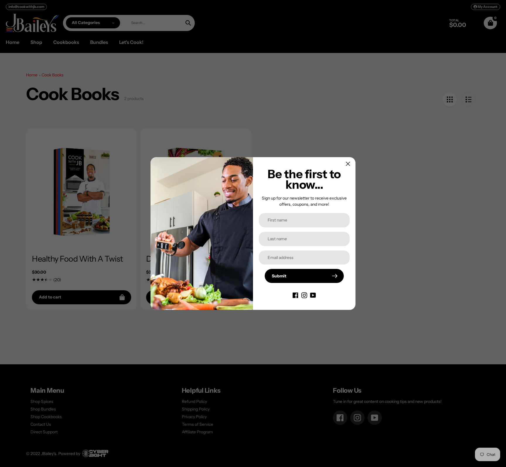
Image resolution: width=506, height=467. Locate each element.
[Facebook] (295, 294)
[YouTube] (313, 294)
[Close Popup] (348, 163)
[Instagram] (304, 294)
